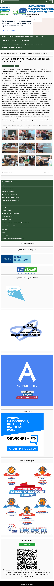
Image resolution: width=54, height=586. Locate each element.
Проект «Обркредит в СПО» (9, 226)
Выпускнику (25, 40)
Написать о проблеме (9, 30)
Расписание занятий (7, 181)
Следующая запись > (47, 172)
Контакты (19, 47)
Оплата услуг (5, 235)
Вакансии (4, 229)
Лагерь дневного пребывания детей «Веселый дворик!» (16, 222)
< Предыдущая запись (6, 172)
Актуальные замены (7, 184)
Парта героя (5, 203)
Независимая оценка (7, 188)
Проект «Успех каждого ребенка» (10, 200)
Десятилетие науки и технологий (10, 213)
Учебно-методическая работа (9, 194)
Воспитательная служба (8, 191)
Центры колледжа (6, 210)
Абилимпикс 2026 (6, 219)
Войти (2, 177)
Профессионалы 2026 (7, 216)
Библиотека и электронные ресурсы (11, 197)
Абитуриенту (6, 40)
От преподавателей (8, 47)
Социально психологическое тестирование (13, 238)
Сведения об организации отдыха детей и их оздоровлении (22, 44)
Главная (4, 36)
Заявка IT (4, 232)
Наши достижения (6, 207)
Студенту (15, 40)
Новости (43, 36)
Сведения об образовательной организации (23, 36)
